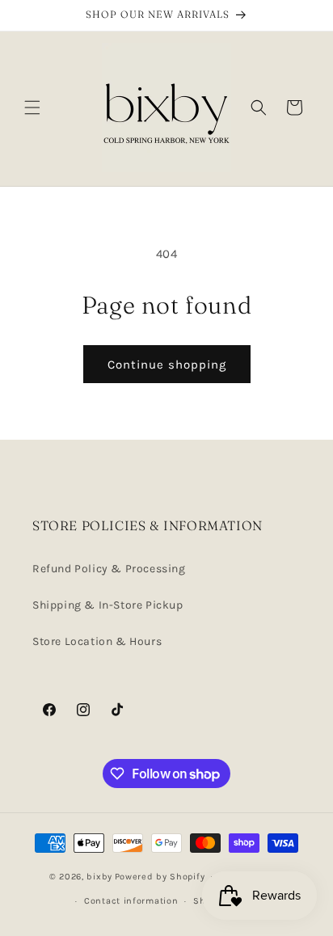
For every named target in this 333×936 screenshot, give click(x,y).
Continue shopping (166, 364)
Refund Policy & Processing (109, 569)
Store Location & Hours (97, 641)
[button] (32, 107)
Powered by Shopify (160, 876)
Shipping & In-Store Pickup (107, 605)
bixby (99, 876)
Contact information (131, 901)
